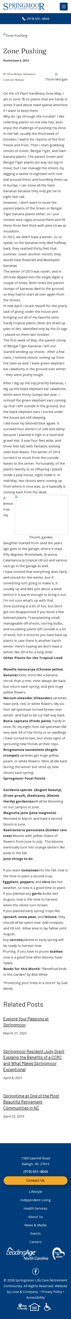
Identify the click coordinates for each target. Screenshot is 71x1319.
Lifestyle (35, 1191)
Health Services (35, 1208)
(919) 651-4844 (37, 18)
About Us (35, 1217)
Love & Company (25, 1291)
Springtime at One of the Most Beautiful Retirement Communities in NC (31, 1101)
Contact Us (35, 1180)
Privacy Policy (52, 1291)
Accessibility (35, 1297)
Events (35, 1233)
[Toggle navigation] (64, 6)
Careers (36, 1242)
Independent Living (35, 1200)
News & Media (35, 1225)
